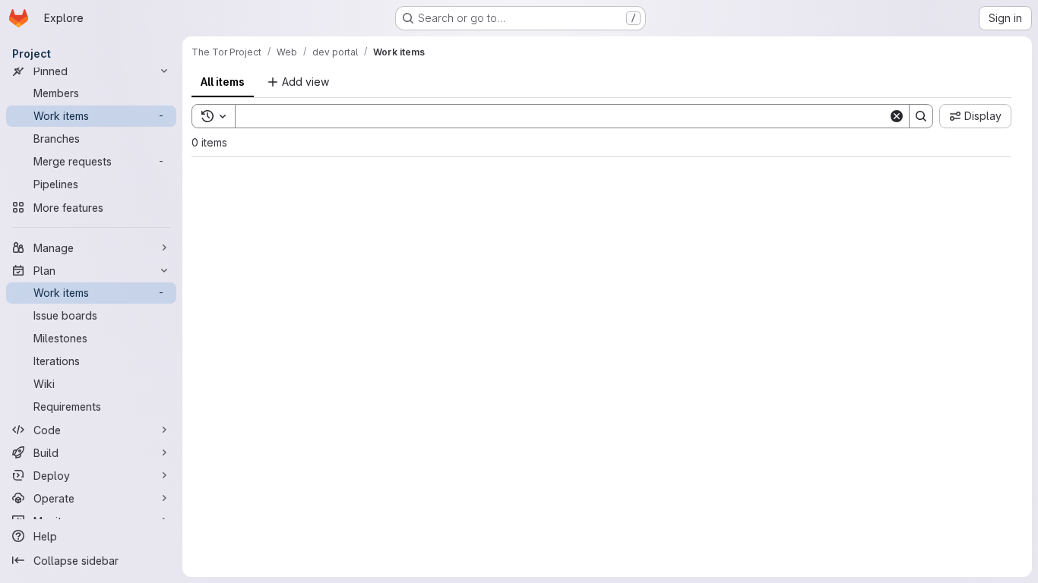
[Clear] (897, 116)
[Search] (921, 116)
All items (223, 81)
